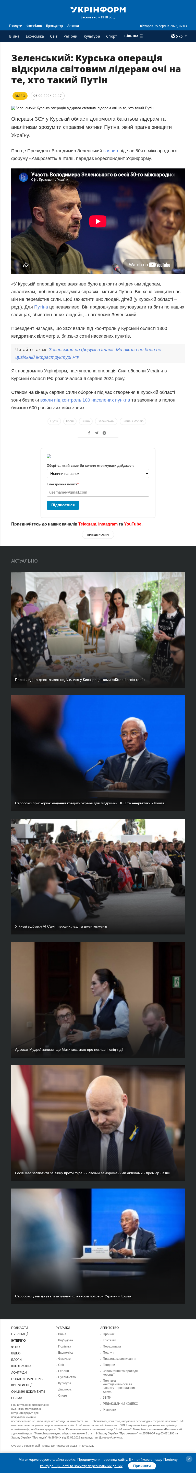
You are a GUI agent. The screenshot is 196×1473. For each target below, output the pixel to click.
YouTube (132, 524)
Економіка (35, 36)
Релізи (16, 1398)
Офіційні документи (28, 1392)
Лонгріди (19, 1372)
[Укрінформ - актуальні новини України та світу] (98, 9)
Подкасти (19, 1328)
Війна (14, 36)
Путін (54, 421)
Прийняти (142, 1466)
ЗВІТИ (107, 1397)
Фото (15, 1347)
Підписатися (63, 505)
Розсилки (109, 1410)
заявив (110, 150)
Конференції (21, 1385)
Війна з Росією (132, 421)
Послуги (15, 26)
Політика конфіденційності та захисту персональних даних (119, 1386)
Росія (70, 421)
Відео (15, 1353)
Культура (92, 36)
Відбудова (65, 1340)
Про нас (109, 1334)
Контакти (109, 1340)
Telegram (87, 524)
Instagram (108, 524)
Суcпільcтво (67, 1377)
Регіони (70, 36)
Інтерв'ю (18, 1340)
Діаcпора (64, 1389)
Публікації (19, 1334)
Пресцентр (54, 26)
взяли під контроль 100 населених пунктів (85, 400)
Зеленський (106, 421)
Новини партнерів (27, 1379)
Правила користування (119, 1359)
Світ (53, 36)
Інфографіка (21, 1366)
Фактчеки (64, 1359)
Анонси (73, 26)
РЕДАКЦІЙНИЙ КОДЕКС (120, 1404)
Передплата (112, 1346)
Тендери (109, 1365)
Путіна (41, 307)
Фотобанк (34, 26)
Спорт (111, 36)
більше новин (98, 534)
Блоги (16, 1360)
